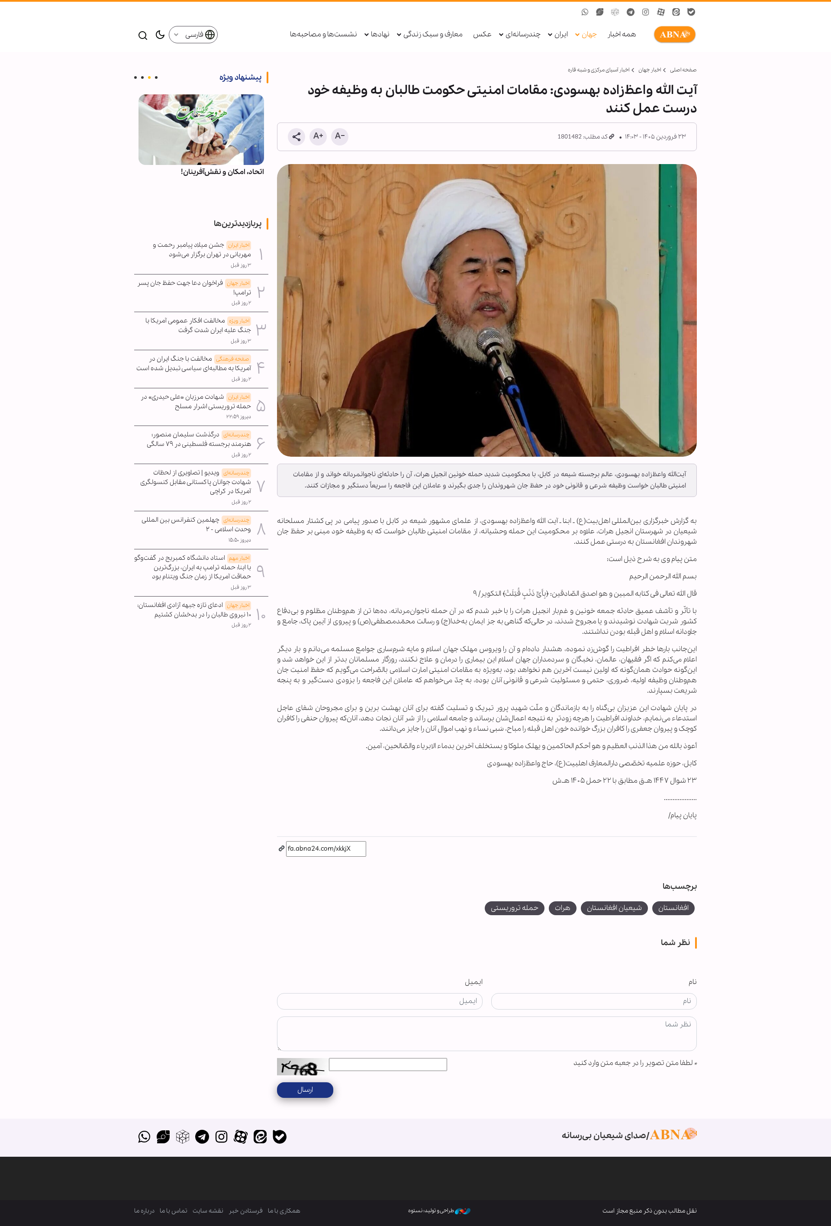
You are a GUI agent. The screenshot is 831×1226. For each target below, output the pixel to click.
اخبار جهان (649, 70)
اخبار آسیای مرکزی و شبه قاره (598, 70)
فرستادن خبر (246, 1211)
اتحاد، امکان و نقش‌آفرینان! (222, 172)
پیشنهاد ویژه (240, 77)
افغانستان (673, 908)
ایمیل (474, 982)
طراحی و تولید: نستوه (431, 1210)
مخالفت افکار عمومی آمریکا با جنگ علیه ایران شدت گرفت (198, 325)
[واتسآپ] (144, 1138)
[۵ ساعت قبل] (201, 129)
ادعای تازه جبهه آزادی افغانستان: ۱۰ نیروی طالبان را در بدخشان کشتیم (194, 610)
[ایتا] (260, 1138)
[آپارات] (241, 1138)
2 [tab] (149, 77)
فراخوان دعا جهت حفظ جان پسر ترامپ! (194, 288)
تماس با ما (173, 1211)
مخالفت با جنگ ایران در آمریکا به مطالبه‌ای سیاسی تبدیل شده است (193, 364)
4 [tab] (135, 77)
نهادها (380, 34)
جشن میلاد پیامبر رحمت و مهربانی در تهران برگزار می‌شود (202, 250)
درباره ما (144, 1211)
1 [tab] (156, 77)
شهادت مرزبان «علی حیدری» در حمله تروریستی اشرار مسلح (196, 402)
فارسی (195, 35)
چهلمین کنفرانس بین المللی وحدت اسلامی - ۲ (196, 525)
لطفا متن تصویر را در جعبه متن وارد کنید (635, 1063)
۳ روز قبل (241, 265)
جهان (589, 34)
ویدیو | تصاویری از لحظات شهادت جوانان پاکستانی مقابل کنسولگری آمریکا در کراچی (195, 482)
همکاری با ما (284, 1211)
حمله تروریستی (514, 908)
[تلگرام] (202, 1138)
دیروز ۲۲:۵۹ (238, 416)
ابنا (673, 34)
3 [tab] (142, 77)
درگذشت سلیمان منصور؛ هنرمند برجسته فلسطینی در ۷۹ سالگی (199, 439)
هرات (562, 908)
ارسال (305, 1090)
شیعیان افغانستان (614, 908)
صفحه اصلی (683, 70)
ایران (561, 34)
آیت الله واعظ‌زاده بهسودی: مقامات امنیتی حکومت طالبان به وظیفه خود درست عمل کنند (502, 99)
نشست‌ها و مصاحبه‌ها (323, 34)
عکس (482, 34)
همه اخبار (621, 34)
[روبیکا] (183, 1138)
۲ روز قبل (241, 303)
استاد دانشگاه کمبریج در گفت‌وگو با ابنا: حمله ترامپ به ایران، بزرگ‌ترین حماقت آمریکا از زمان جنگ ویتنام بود (192, 567)
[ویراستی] (163, 1138)
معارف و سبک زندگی (433, 34)
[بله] (279, 1138)
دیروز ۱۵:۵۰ (240, 540)
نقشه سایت (208, 1211)
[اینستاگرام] (221, 1138)
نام (693, 982)
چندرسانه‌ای (523, 34)
